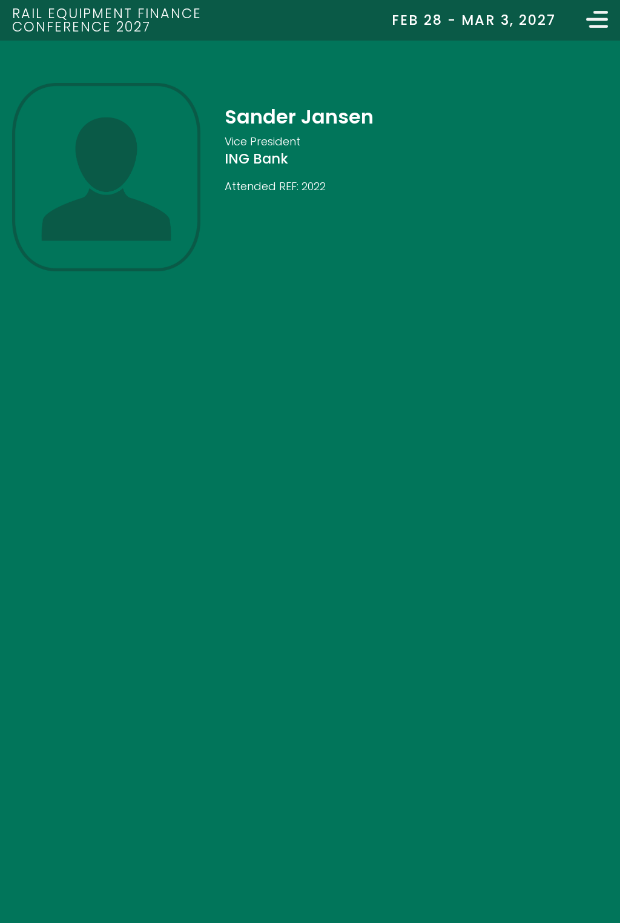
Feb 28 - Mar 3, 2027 (474, 20)
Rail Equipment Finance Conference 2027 (107, 20)
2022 (314, 186)
